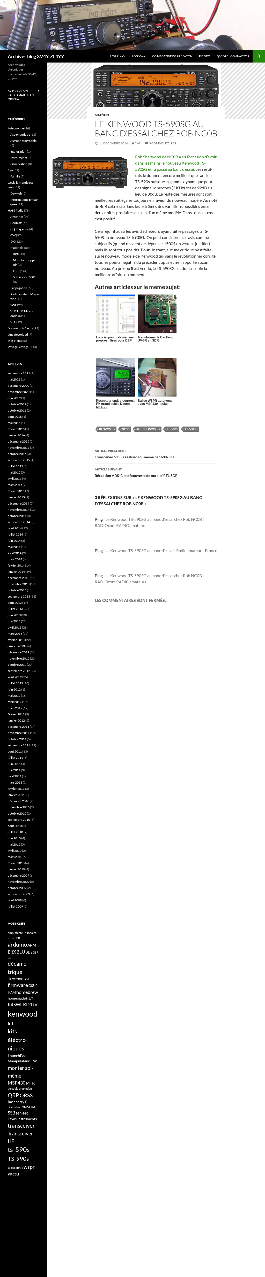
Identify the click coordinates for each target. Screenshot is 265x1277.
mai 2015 (14, 472)
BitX (16, 254)
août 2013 (15, 603)
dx (9, 957)
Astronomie (16, 128)
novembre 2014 (19, 510)
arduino (17, 944)
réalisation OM (17, 1107)
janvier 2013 (16, 646)
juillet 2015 (15, 466)
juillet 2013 (15, 609)
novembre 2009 (19, 882)
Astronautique (20, 134)
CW (13, 235)
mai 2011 (14, 770)
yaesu (13, 1174)
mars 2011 (15, 782)
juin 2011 (14, 764)
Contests (16, 223)
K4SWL (15, 1004)
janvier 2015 (16, 497)
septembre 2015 (19, 460)
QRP (16, 271)
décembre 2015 (18, 441)
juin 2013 (14, 615)
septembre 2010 (19, 820)
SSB (11, 1113)
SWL (13, 305)
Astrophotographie (23, 141)
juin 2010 (14, 838)
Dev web (16, 193)
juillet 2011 (15, 758)
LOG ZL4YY (117, 56)
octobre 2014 (17, 516)
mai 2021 (14, 379)
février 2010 (16, 863)
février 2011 (16, 789)
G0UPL (33, 986)
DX (12, 241)
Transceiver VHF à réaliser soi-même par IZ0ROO (134, 454)
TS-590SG (191, 429)
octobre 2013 (17, 590)
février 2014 (16, 565)
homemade (17, 998)
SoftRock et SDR (24, 277)
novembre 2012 (19, 658)
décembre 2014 (18, 503)
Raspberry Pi (18, 1102)
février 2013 (16, 640)
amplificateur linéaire (22, 933)
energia (23, 979)
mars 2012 (15, 708)
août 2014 (15, 528)
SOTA (31, 1107)
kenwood (107, 429)
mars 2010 (15, 857)
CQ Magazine (19, 229)
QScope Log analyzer (233, 56)
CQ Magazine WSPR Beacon (172, 56)
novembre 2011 (19, 733)
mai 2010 (14, 844)
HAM (12, 992)
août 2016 (15, 417)
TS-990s (18, 1158)
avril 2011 (14, 776)
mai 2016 (14, 423)
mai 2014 (14, 547)
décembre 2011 (18, 727)
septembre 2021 (19, 373)
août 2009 (15, 900)
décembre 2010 (18, 801)
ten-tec (22, 1113)
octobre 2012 (17, 665)
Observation (18, 164)
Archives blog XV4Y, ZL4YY (36, 56)
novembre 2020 (19, 392)
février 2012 (16, 714)
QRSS (26, 1095)
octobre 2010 (17, 813)
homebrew (27, 992)
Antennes (16, 217)
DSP (35, 952)
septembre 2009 (19, 894)
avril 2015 (14, 479)
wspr (29, 1167)
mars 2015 (15, 485)
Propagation (18, 288)
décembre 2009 (18, 875)
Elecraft (13, 978)
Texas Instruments (22, 1119)
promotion (25, 1088)
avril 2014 (14, 553)
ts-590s (172, 429)
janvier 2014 (16, 572)
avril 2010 (14, 851)
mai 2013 (14, 621)
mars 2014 (15, 559)
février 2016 (16, 429)
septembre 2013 (19, 596)
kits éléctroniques (18, 1040)
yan (138, 143)
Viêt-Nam (14, 341)
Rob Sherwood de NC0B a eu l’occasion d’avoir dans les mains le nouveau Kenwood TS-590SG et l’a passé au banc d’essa (176, 163)
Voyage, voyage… (19, 347)
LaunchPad (17, 1055)
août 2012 (15, 677)
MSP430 (16, 1083)
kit (10, 1023)
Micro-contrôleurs (20, 328)
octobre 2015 (17, 454)
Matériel (102, 115)
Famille (15, 176)
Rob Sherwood (148, 429)
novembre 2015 (19, 448)
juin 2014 (14, 541)
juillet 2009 (15, 906)
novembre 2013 (19, 584)
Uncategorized (18, 334)
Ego (10, 170)
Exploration (18, 151)
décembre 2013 (18, 578)
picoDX (204, 56)
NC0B (125, 429)
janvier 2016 (16, 435)
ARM (31, 945)
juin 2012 (14, 689)
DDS (28, 952)
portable (13, 1088)
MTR (30, 1082)
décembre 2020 (18, 386)
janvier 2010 (16, 869)
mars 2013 (15, 634)
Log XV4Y (138, 56)
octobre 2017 (17, 404)
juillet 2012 (15, 683)
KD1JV (30, 1004)
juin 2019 (14, 398)
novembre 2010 (19, 807)
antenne (14, 937)
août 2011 (15, 751)
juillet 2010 (15, 832)
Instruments (18, 158)
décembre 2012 (18, 652)
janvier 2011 (16, 795)
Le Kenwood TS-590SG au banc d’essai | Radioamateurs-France (161, 550)
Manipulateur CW (22, 1061)
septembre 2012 (19, 671)
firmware (18, 985)
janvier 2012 (16, 720)
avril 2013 (14, 627)
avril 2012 (14, 702)
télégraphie (15, 1168)
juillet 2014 (15, 534)
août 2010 (15, 826)
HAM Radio (16, 210)
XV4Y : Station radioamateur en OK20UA (21, 95)
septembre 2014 (19, 522)
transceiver (21, 1125)
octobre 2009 (17, 888)
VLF (13, 322)
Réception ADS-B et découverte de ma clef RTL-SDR (136, 472)
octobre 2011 (17, 739)
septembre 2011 (19, 745)
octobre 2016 (17, 410)
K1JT (29, 998)
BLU (21, 952)
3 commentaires (162, 143)
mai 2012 (14, 696)
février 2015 (16, 491)
